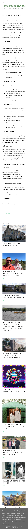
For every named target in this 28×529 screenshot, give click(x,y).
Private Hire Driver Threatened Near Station (13, 297)
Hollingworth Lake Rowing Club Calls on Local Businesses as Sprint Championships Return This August (13, 326)
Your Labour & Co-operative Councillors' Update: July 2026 (12, 453)
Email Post (8, 213)
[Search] (25, 2)
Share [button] (3, 213)
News (9, 9)
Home (4, 9)
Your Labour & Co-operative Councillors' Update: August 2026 (12, 274)
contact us (20, 204)
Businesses (15, 9)
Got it (19, 527)
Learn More (11, 527)
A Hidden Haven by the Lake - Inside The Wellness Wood (13, 427)
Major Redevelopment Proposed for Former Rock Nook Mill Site (12, 355)
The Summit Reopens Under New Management (14, 244)
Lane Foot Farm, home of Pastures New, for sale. (13, 508)
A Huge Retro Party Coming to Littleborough (14, 390)
